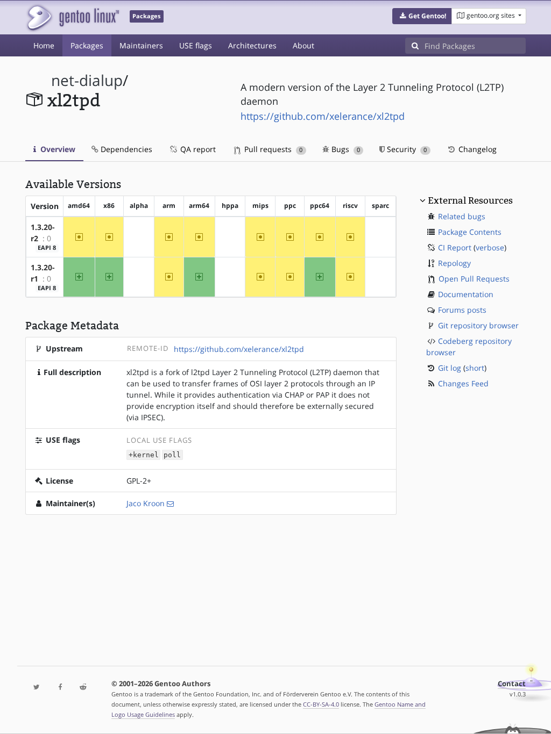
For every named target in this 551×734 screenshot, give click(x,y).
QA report (197, 149)
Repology (454, 263)
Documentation (465, 294)
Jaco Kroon (145, 503)
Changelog (476, 149)
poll (172, 455)
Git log (449, 368)
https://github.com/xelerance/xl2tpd (323, 116)
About (303, 45)
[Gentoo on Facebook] (60, 687)
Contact (512, 683)
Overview (56, 149)
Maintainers (141, 45)
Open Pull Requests (474, 279)
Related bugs (461, 216)
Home (43, 45)
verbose (490, 247)
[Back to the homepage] (72, 17)
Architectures (252, 45)
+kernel (144, 455)
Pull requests (272, 149)
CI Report (454, 247)
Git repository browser (478, 325)
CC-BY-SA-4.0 (321, 704)
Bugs (344, 149)
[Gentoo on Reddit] (83, 687)
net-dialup (87, 80)
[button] (422, 16)
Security (406, 149)
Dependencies (125, 149)
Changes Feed (463, 383)
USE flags (195, 45)
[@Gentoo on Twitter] (36, 687)
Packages (86, 45)
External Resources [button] (470, 200)
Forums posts (462, 310)
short (474, 368)
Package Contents (469, 232)
